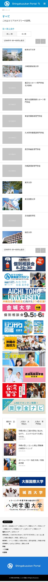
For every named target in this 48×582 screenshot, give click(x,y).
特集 (16, 538)
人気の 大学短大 (24, 423)
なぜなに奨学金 (14, 543)
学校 (3, 546)
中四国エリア (18, 529)
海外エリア (6, 532)
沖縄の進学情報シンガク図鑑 (19, 577)
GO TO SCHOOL (29, 535)
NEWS (4, 540)
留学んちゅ (23, 538)
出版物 (4, 552)
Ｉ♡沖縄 (5, 549)
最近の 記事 (10, 423)
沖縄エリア (37, 529)
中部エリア (41, 526)
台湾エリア (15, 532)
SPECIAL (5, 535)
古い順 (24, 34)
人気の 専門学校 (38, 423)
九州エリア (28, 529)
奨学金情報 (32, 540)
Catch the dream (16, 535)
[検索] (38, 3)
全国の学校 (23, 540)
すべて (4, 526)
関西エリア (8, 529)
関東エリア (32, 526)
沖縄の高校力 (8, 538)
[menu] (44, 3)
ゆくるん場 (40, 535)
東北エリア (23, 526)
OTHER (5, 543)
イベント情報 (13, 540)
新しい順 (10, 34)
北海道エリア (13, 526)
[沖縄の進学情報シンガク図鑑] (20, 4)
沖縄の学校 (41, 540)
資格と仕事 (25, 543)
